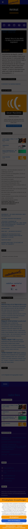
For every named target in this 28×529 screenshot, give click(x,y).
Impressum (19, 525)
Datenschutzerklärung (11, 525)
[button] (14, 517)
